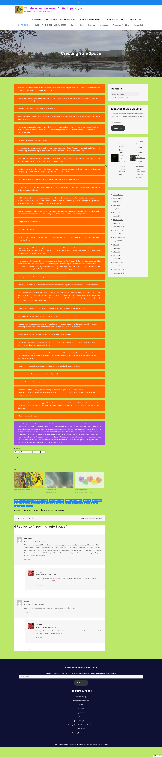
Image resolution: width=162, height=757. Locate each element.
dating (68, 500)
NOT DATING (23, 25)
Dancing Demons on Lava (81, 733)
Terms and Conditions (121, 25)
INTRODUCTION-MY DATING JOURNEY (60, 20)
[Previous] (106, 165)
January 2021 (117, 223)
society (87, 503)
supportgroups (20, 506)
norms (42, 503)
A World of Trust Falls (26, 518)
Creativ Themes (102, 744)
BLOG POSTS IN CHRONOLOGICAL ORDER (50, 25)
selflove (67, 503)
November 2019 (118, 273)
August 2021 (117, 202)
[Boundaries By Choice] (59, 480)
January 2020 (117, 266)
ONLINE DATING (136, 20)
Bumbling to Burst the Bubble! (23, 489)
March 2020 (117, 259)
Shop (73, 25)
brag (45, 500)
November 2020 (118, 230)
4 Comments (62, 510)
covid (61, 500)
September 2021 (118, 198)
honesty (17, 503)
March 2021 (117, 216)
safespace (60, 503)
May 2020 (116, 252)
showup (79, 503)
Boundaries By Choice (51, 489)
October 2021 (118, 194)
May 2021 (116, 209)
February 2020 (118, 262)
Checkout (91, 25)
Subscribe (118, 128)
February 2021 (118, 219)
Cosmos (19, 510)
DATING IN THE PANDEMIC (90, 20)
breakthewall (54, 500)
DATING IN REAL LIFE (115, 20)
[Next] (149, 165)
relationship (50, 503)
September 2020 (119, 237)
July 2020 (116, 244)
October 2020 (118, 234)
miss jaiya (35, 503)
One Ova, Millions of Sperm (91, 518)
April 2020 (116, 255)
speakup (94, 503)
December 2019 (118, 269)
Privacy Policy (139, 25)
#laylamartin (19, 500)
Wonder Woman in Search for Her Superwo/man (54, 8)
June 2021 (116, 205)
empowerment (76, 500)
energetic (87, 500)
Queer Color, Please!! (121, 152)
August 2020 (117, 241)
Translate (126, 97)
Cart (81, 25)
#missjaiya (28, 500)
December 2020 (118, 227)
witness (29, 506)
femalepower (96, 500)
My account (104, 25)
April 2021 (116, 212)
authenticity (38, 500)
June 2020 (116, 248)
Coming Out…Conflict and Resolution (140, 152)
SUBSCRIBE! (36, 20)
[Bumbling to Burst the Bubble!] (28, 480)
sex (74, 503)
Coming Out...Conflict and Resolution (81, 725)
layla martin (26, 503)
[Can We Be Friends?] (89, 480)
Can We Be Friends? (81, 489)
